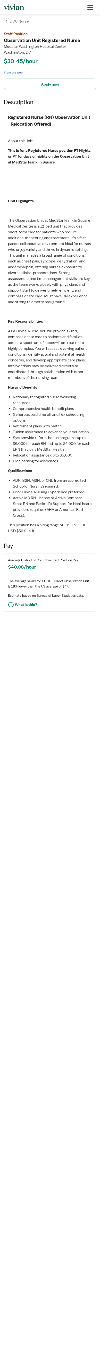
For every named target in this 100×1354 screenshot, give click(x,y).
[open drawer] (90, 7)
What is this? (26, 604)
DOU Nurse (19, 21)
